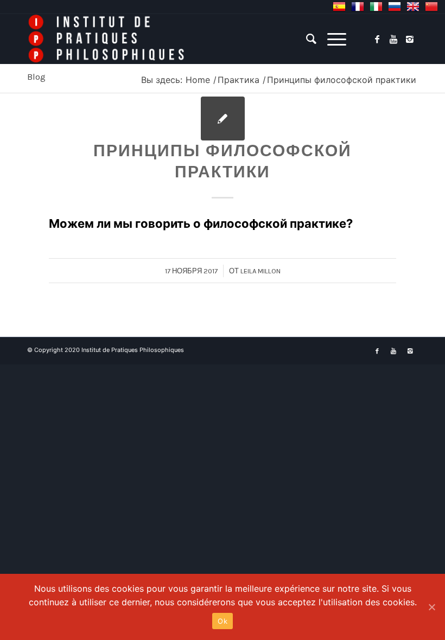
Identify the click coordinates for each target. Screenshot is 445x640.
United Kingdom (412, 6)
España (339, 6)
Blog (36, 77)
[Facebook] (377, 39)
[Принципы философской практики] (223, 118)
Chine (431, 6)
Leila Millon (260, 271)
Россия (394, 6)
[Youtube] (393, 39)
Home (198, 79)
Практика (238, 79)
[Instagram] (410, 39)
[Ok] (431, 606)
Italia (376, 6)
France (357, 6)
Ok (222, 621)
